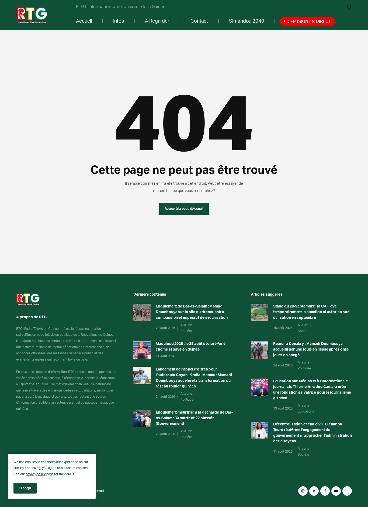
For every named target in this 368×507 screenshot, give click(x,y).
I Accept (25, 488)
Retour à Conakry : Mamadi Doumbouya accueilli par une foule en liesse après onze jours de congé (311, 349)
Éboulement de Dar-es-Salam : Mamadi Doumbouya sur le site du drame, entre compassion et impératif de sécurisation (191, 312)
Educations (306, 411)
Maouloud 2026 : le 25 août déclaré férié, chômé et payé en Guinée (191, 346)
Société (186, 331)
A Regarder (157, 21)
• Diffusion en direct (307, 21)
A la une (186, 325)
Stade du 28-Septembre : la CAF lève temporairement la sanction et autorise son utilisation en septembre (311, 312)
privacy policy (36, 474)
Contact (199, 21)
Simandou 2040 (246, 21)
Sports (302, 331)
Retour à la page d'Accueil (184, 209)
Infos (118, 21)
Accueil (84, 21)
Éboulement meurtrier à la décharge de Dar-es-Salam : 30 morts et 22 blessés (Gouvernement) (194, 418)
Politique (186, 399)
